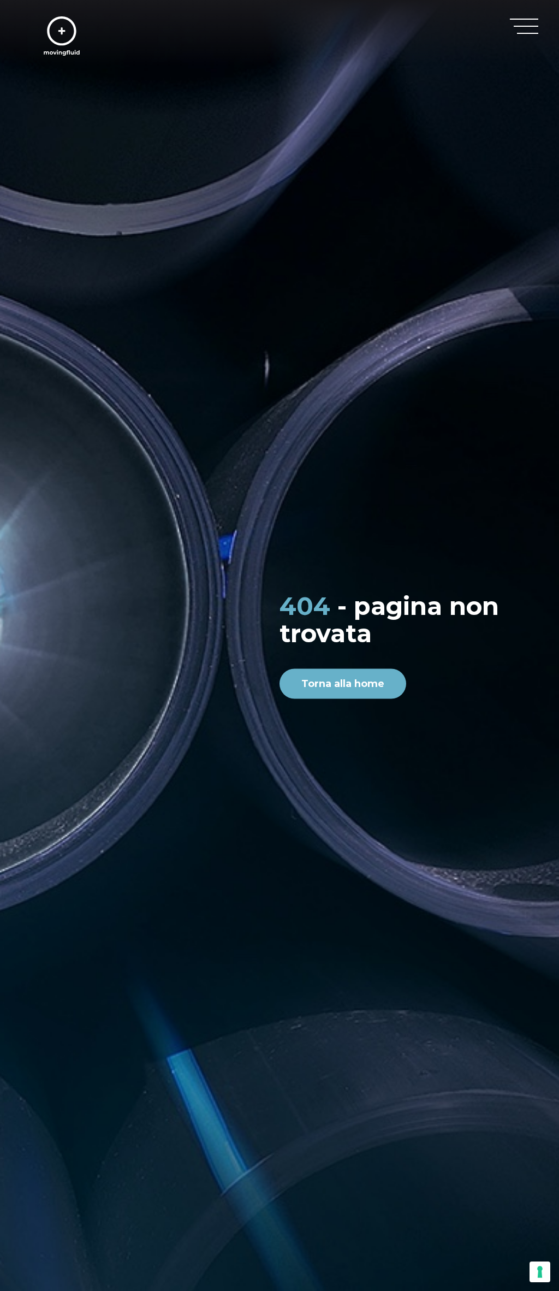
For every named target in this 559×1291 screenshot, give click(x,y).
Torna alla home (342, 684)
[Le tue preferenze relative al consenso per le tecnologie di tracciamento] (540, 1272)
